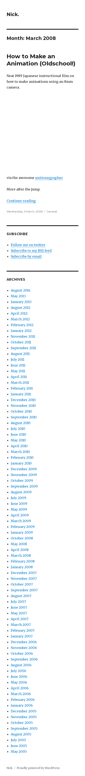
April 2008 (20, 550)
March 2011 (20, 382)
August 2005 (21, 734)
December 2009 (24, 469)
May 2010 (18, 440)
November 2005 (24, 717)
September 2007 (24, 590)
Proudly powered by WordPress (38, 768)
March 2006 (21, 694)
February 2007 (22, 630)
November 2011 (23, 336)
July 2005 (18, 740)
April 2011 (19, 377)
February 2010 (22, 457)
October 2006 (22, 653)
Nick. (13, 14)
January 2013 (21, 302)
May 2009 (19, 509)
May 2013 (18, 296)
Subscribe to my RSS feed (31, 251)
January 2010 (21, 463)
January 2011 (21, 394)
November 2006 (24, 648)
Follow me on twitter (28, 245)
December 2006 (24, 642)
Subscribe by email (26, 256)
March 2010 (20, 452)
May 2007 (19, 613)
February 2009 (23, 527)
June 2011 (18, 365)
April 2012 (19, 313)
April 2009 (20, 515)
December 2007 (24, 573)
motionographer (49, 178)
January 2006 (22, 705)
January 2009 (22, 532)
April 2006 (20, 688)
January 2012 (21, 331)
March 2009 (21, 521)
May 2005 (19, 751)
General (51, 211)
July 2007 (18, 602)
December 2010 (23, 400)
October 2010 (21, 411)
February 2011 (22, 388)
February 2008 (23, 561)
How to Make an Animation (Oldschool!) (41, 60)
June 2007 (19, 607)
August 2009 (21, 492)
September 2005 (24, 728)
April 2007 (19, 619)
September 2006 (24, 659)
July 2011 (17, 359)
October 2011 (21, 342)
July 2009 (18, 498)
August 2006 (21, 665)
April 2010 (19, 446)
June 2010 (18, 434)
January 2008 (22, 567)
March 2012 (20, 319)
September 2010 (24, 417)
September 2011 (23, 348)
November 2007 (24, 578)
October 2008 (22, 538)
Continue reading (21, 201)
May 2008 (19, 544)
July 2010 (18, 429)
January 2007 (22, 636)
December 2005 (24, 711)
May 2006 (19, 682)
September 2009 (24, 486)
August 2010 (21, 423)
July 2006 (18, 671)
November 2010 (23, 406)
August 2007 (21, 596)
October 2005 (22, 723)
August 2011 (20, 354)
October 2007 (22, 584)
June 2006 (19, 676)
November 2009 (24, 475)
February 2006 (23, 700)
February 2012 (22, 325)
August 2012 (20, 308)
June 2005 (19, 746)
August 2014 (20, 290)
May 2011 (18, 371)
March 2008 (21, 555)
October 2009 (22, 480)
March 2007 (21, 625)
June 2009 (19, 504)
